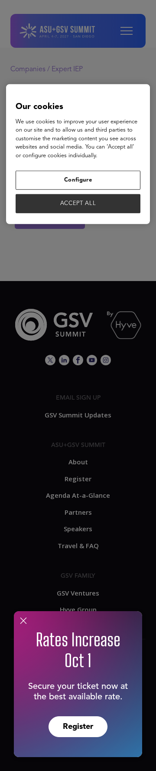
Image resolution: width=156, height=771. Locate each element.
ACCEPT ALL (78, 203)
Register (78, 727)
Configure (78, 180)
